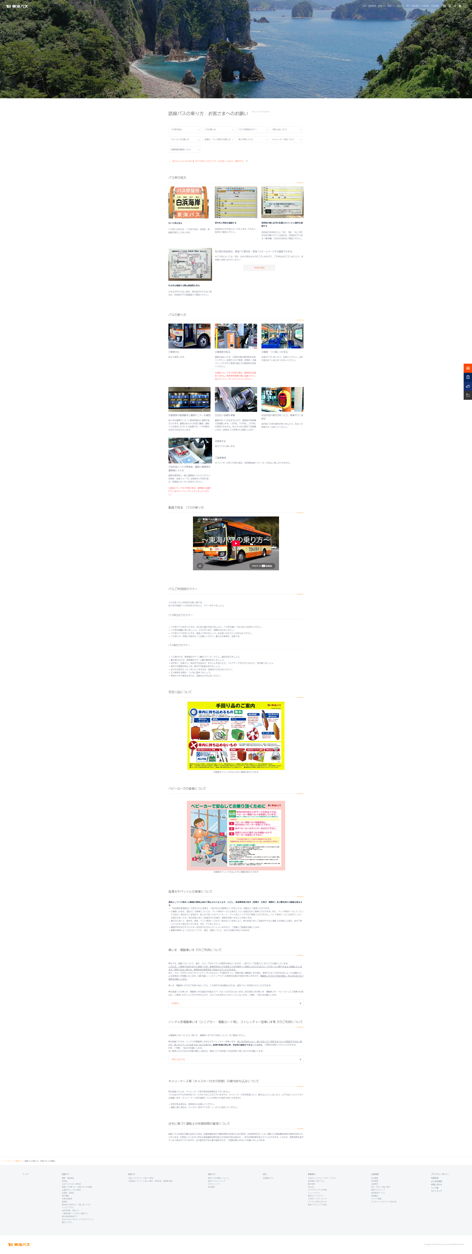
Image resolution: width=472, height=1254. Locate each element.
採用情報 (435, 6)
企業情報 (425, 6)
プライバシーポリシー (440, 1174)
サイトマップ (436, 1191)
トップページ (8, 1161)
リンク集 (434, 1188)
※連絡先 (237, 1003)
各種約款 (434, 1178)
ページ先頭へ (466, 1248)
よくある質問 (436, 1181)
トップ (25, 1174)
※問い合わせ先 (237, 1059)
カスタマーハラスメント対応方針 (384, 1202)
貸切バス (401, 6)
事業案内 (416, 6)
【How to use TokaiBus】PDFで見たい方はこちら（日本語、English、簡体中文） (208, 161)
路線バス (382, 6)
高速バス (391, 6)
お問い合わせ (436, 1184)
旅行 (408, 6)
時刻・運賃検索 (369, 6)
